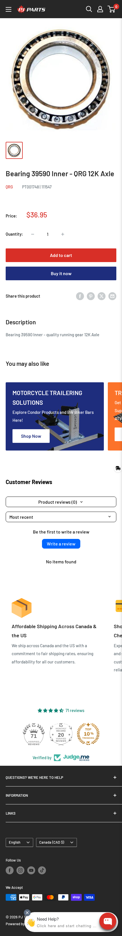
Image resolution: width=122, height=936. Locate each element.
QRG (9, 186)
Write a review (61, 543)
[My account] (100, 9)
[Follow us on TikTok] (42, 870)
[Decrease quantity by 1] (33, 234)
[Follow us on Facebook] (10, 870)
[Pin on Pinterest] (91, 296)
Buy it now (61, 273)
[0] (111, 9)
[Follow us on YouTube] (31, 870)
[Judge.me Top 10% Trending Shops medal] (88, 734)
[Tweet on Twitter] (102, 296)
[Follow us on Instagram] (20, 870)
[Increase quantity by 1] (63, 234)
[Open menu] (8, 9)
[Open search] (89, 9)
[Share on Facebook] (80, 296)
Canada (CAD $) (51, 842)
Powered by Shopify (22, 924)
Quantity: (14, 233)
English (14, 842)
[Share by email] (112, 296)
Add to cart (61, 255)
